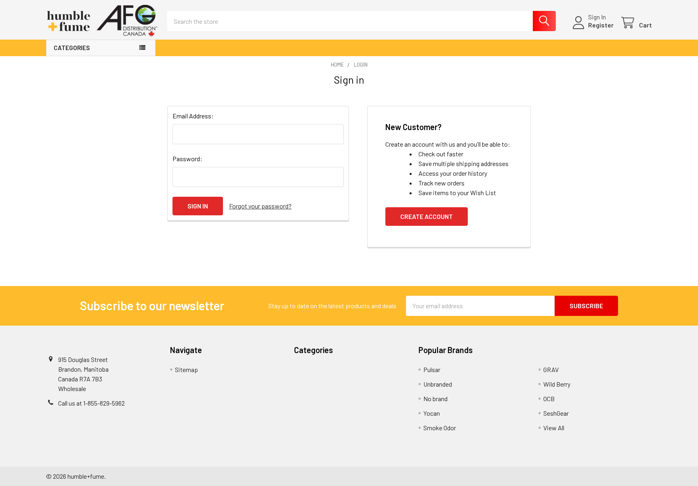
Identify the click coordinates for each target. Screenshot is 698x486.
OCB (549, 398)
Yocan (431, 413)
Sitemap (186, 369)
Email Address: (193, 116)
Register (601, 25)
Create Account (426, 216)
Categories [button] (72, 47)
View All (553, 427)
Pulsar (431, 369)
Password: (187, 158)
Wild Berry (556, 384)
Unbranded (437, 384)
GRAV (551, 369)
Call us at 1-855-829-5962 (91, 403)
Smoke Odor (439, 427)
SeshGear (556, 413)
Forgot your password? (260, 206)
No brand (435, 398)
